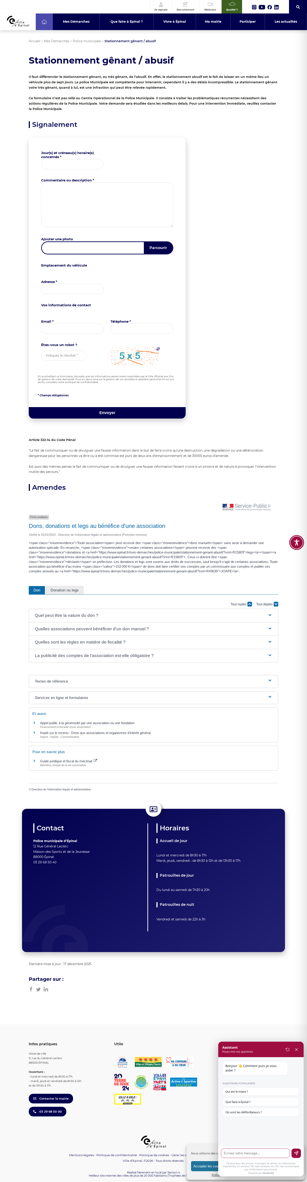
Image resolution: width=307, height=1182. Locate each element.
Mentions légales (81, 1155)
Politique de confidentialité (116, 1155)
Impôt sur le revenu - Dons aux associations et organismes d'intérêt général (95, 733)
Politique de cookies (154, 1155)
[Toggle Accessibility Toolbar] (297, 542)
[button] (153, 615)
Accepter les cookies (209, 1166)
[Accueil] (44, 21)
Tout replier (239, 604)
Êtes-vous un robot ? (59, 345)
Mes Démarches (56, 41)
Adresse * (49, 282)
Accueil (34, 41)
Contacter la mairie (53, 1098)
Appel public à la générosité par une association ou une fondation (87, 723)
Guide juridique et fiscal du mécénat (66, 761)
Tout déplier (265, 604)
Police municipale (87, 41)
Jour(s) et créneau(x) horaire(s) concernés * (67, 155)
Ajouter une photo (57, 239)
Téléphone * (121, 321)
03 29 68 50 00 (50, 1111)
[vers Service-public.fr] (247, 507)
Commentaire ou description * (67, 180)
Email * (47, 321)
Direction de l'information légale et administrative (61, 789)
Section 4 (173, 1172)
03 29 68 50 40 (44, 862)
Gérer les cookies (183, 1155)
